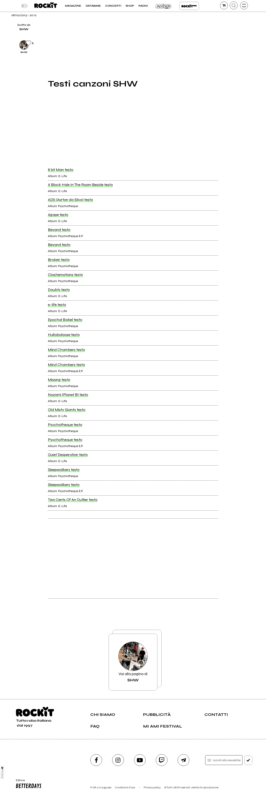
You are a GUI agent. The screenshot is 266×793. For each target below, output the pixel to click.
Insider (163, 6)
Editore (19, 782)
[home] (45, 6)
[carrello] (224, 5)
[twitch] (161, 760)
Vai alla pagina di (133, 677)
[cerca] (234, 5)
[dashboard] (244, 5)
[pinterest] (227, 44)
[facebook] (227, 18)
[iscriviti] (248, 760)
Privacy (2, 773)
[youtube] (140, 760)
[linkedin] (227, 31)
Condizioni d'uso (125, 787)
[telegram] (183, 760)
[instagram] (118, 760)
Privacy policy (152, 787)
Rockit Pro (189, 6)
